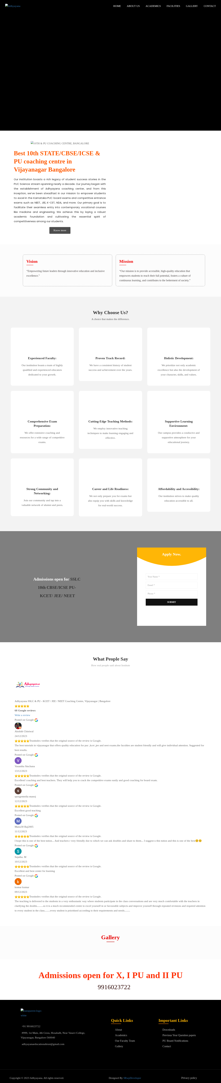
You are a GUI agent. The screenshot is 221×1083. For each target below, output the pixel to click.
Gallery (192, 6)
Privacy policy (189, 1077)
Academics (153, 6)
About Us (133, 6)
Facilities (173, 6)
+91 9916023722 (31, 1026)
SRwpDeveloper (132, 1078)
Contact (210, 6)
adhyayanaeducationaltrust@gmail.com (43, 1044)
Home (117, 6)
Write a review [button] (22, 715)
